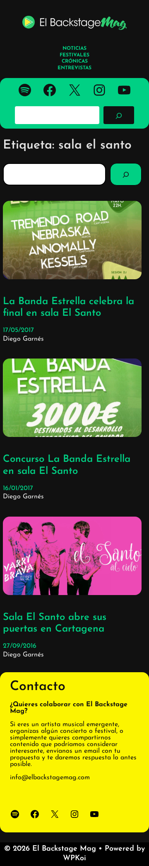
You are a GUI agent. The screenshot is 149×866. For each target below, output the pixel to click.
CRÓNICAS (75, 61)
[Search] (126, 174)
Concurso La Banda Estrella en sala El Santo (66, 465)
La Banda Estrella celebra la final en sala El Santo (68, 308)
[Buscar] (118, 115)
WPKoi (74, 858)
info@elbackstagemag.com (50, 777)
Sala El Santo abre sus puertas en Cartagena (54, 623)
